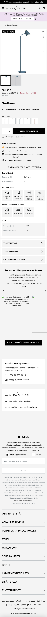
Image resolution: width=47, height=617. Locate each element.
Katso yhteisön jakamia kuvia (22, 342)
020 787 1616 (34, 604)
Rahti (6, 564)
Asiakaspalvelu (13, 522)
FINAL (22, 19)
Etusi (5, 539)
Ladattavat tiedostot (15, 259)
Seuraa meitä (11, 556)
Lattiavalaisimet (11, 25)
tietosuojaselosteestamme (23, 501)
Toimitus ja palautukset (19, 530)
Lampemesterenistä (15, 573)
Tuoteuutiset (11, 590)
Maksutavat (10, 547)
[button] (5, 80)
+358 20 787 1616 (17, 375)
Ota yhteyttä (11, 513)
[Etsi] (40, 8)
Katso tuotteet (31, 15)
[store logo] (17, 8)
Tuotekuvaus (10, 251)
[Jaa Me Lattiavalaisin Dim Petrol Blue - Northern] (43, 36)
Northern (27, 177)
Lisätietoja (9, 581)
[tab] (23, 513)
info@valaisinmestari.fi (19, 379)
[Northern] (17, 103)
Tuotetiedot (10, 243)
